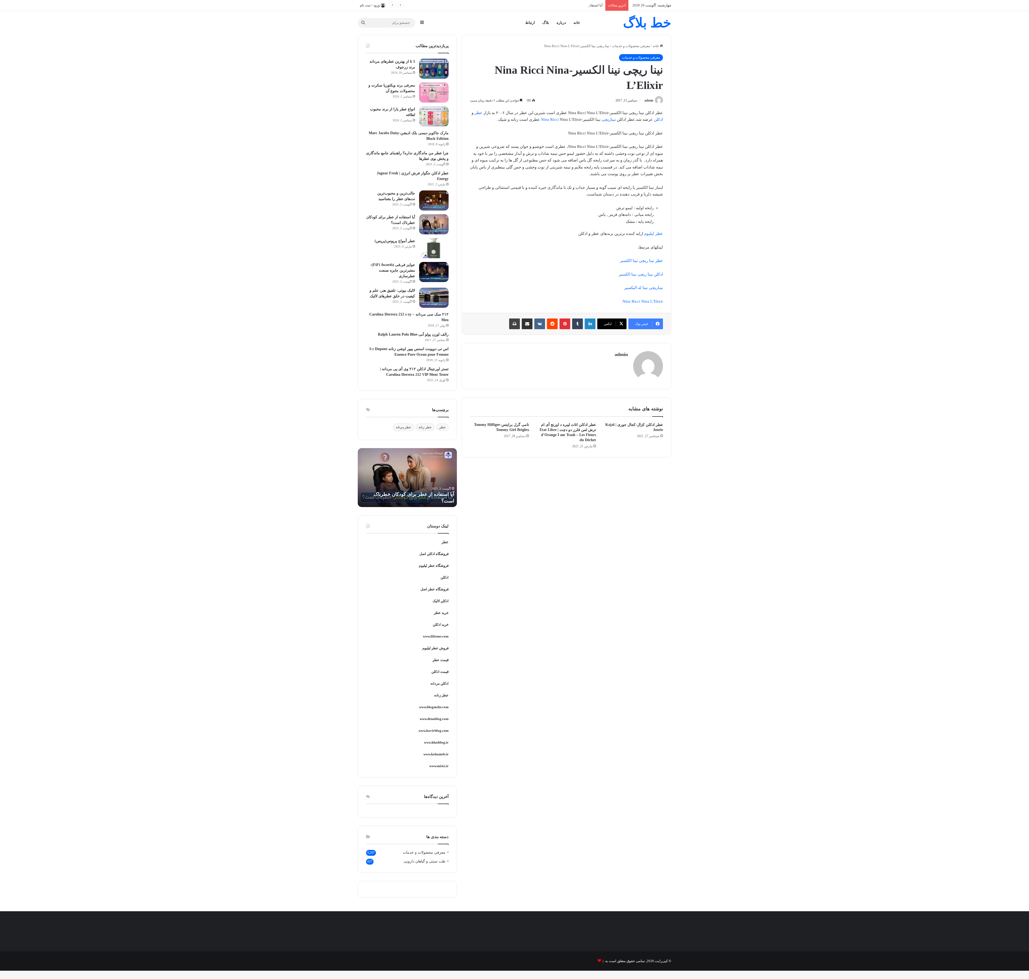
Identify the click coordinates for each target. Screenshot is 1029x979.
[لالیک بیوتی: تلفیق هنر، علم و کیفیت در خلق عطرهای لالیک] (434, 298)
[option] (403, 477)
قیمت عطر (441, 660)
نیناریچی (609, 119)
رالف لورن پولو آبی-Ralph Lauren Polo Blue (413, 334)
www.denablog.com (434, 719)
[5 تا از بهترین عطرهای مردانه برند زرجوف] (434, 69)
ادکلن (658, 119)
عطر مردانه (403, 427)
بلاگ (545, 23)
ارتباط (530, 23)
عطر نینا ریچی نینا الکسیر (641, 260)
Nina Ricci (550, 119)
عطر (478, 113)
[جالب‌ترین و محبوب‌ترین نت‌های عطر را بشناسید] (434, 200)
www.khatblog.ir (436, 742)
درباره (561, 23)
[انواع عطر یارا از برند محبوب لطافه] (434, 116)
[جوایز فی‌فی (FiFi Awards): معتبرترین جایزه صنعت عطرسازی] (434, 272)
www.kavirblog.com (434, 731)
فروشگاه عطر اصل (434, 589)
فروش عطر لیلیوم (435, 648)
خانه (576, 23)
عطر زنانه (425, 427)
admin (648, 100)
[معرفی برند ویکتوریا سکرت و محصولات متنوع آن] (434, 92)
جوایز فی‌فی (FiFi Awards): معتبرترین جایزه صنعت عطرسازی (392, 270)
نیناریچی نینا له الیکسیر (643, 288)
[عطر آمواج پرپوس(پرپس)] (434, 248)
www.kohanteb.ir (436, 754)
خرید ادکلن (441, 624)
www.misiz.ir (439, 766)
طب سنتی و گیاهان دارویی (424, 861)
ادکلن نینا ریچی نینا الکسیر (641, 274)
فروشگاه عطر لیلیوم (434, 566)
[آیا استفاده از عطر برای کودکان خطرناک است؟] (434, 224)
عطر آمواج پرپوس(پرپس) (395, 241)
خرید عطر (441, 613)
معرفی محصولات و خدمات (631, 46)
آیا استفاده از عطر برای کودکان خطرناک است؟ (568, 5)
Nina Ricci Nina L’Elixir (642, 301)
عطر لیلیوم (653, 233)
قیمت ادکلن (440, 672)
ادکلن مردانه (439, 683)
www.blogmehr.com (434, 707)
